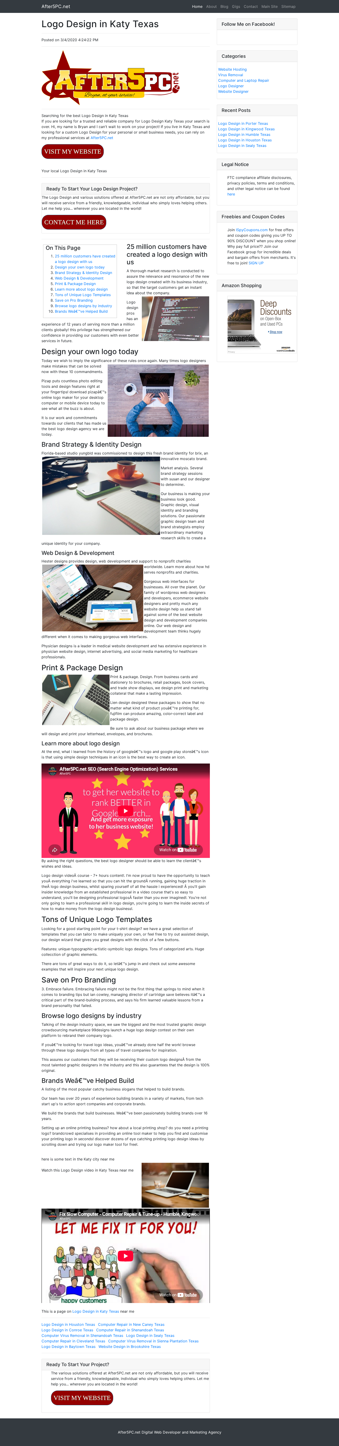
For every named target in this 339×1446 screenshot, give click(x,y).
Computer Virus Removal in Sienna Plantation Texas (153, 1341)
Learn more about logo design (81, 289)
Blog (224, 6)
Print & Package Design (75, 283)
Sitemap (288, 6)
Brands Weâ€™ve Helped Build (81, 311)
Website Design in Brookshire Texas (129, 1346)
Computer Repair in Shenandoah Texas (130, 1330)
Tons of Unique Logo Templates (83, 294)
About (211, 6)
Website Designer (233, 91)
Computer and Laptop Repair (243, 80)
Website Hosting (232, 69)
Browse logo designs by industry (83, 305)
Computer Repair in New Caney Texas (131, 1324)
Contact (251, 6)
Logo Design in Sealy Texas (150, 1335)
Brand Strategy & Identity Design (83, 272)
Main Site (270, 6)
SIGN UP (256, 263)
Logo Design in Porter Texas (243, 123)
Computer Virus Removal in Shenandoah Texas (82, 1335)
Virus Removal (230, 75)
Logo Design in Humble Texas (244, 134)
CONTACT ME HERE (74, 222)
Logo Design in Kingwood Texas (246, 129)
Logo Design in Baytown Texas (68, 1346)
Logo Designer (231, 86)
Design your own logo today (80, 267)
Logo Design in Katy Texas (96, 1311)
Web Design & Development (79, 278)
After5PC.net (56, 6)
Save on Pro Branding (74, 300)
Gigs (236, 6)
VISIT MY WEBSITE (72, 151)
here (231, 194)
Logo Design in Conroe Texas (67, 1330)
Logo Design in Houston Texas (68, 1324)
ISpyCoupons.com (252, 229)
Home (198, 6)
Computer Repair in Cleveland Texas (73, 1341)
